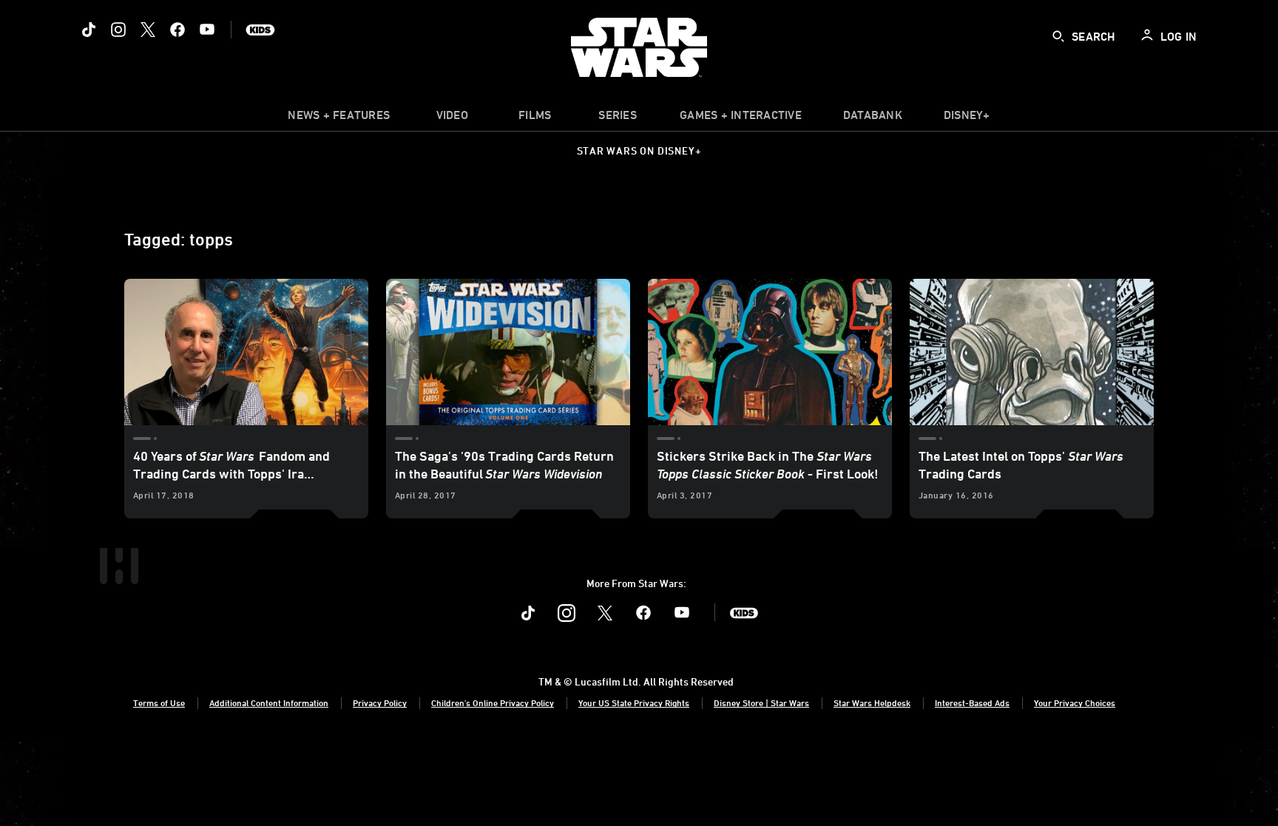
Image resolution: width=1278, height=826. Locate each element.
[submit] (1058, 36)
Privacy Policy (380, 702)
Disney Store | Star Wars (761, 702)
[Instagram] (118, 29)
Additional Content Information (268, 702)
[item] (338, 118)
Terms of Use (159, 702)
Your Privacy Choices (1074, 702)
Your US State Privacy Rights (633, 702)
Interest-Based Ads (972, 702)
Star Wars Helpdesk (872, 702)
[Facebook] (177, 29)
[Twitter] (148, 29)
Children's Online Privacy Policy (492, 702)
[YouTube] (207, 29)
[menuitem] (451, 118)
